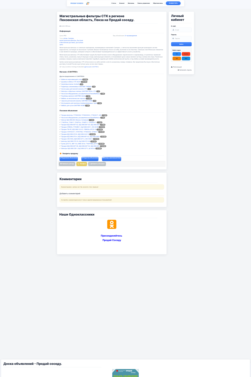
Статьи (113, 3)
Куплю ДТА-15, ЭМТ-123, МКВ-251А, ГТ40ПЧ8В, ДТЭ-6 (79, 143)
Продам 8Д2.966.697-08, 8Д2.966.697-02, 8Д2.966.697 (80, 146)
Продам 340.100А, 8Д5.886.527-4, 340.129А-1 (77, 139)
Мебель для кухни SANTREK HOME (73, 105)
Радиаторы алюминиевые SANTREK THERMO (76, 86)
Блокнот (122, 3)
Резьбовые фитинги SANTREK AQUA (73, 96)
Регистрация (177, 67)
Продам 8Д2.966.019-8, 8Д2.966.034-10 (75, 134)
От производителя (131, 35)
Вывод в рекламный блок (112, 158)
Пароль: (174, 34)
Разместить (173, 3)
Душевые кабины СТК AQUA (70, 82)
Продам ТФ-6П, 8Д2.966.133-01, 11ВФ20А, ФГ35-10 (78, 129)
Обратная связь (158, 3)
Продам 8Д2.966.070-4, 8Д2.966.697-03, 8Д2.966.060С (80, 136)
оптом (65, 38)
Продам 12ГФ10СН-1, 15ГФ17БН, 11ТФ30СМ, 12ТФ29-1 (79, 132)
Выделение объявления (69, 158)
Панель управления (143, 3)
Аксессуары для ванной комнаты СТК (74, 89)
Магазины (131, 3)
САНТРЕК (95, 67)
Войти (181, 44)
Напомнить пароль (185, 70)
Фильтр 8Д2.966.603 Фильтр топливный (74, 120)
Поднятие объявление (90, 158)
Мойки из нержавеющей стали (71, 79)
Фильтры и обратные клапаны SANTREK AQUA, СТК (78, 91)
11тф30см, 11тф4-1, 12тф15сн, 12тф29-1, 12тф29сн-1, (78, 122)
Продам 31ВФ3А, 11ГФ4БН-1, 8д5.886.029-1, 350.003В (79, 127)
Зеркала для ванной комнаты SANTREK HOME (76, 101)
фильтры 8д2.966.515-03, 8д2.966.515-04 (75, 141)
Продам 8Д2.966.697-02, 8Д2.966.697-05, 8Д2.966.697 (80, 124)
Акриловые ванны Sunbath (70, 84)
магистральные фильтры (68, 40)
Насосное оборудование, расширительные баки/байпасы (80, 93)
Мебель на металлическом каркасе (73, 98)
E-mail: (173, 26)
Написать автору (68, 164)
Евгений (88, 67)
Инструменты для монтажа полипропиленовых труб (79, 103)
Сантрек (71, 38)
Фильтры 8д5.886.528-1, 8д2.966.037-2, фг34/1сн (78, 148)
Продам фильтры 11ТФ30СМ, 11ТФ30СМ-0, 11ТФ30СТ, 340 (81, 115)
